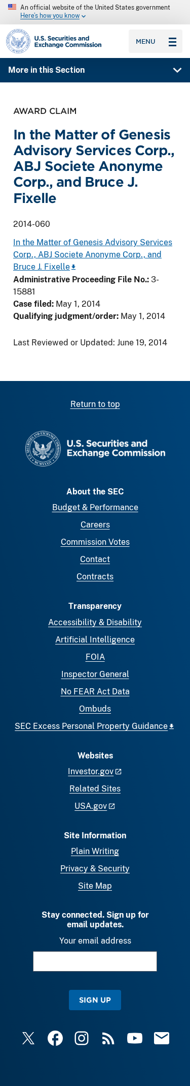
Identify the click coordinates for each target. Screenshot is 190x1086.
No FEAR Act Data (95, 691)
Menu (146, 41)
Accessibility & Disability (95, 622)
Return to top (95, 404)
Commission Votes (95, 542)
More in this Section (46, 70)
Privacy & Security (95, 868)
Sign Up (95, 999)
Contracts (95, 576)
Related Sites (95, 789)
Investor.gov (90, 771)
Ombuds (95, 709)
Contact (95, 559)
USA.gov (90, 806)
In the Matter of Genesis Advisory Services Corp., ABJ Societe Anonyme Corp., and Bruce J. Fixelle (92, 255)
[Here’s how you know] (95, 12)
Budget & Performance (95, 507)
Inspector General (95, 674)
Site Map (95, 886)
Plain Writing (95, 851)
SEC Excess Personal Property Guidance (91, 726)
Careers (95, 525)
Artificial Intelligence (95, 639)
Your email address (95, 941)
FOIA (95, 657)
